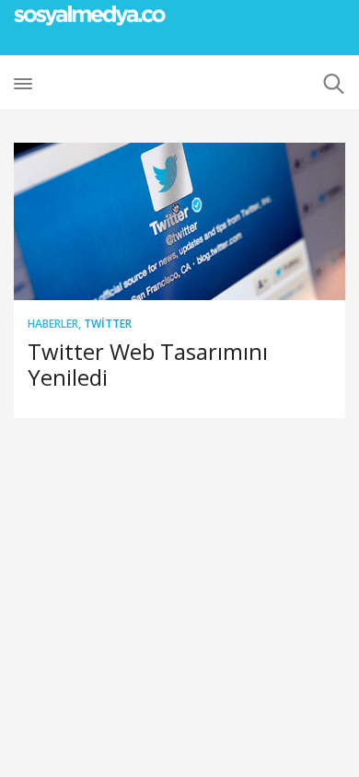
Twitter (108, 323)
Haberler (53, 323)
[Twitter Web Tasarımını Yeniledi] (179, 221)
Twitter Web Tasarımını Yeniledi (148, 364)
